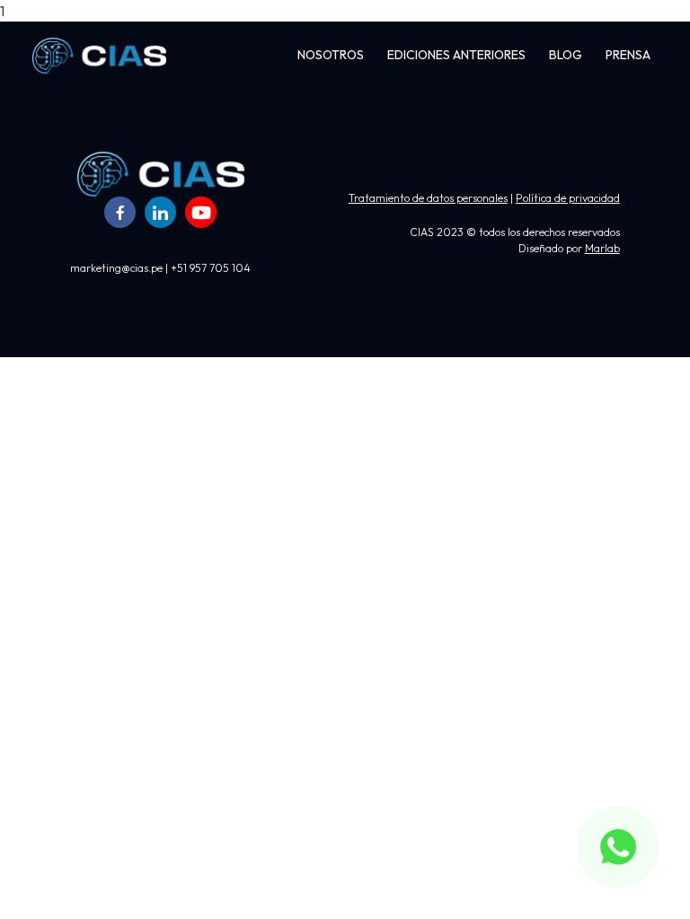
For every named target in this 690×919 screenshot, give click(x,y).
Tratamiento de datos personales (428, 198)
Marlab (602, 248)
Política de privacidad (568, 198)
